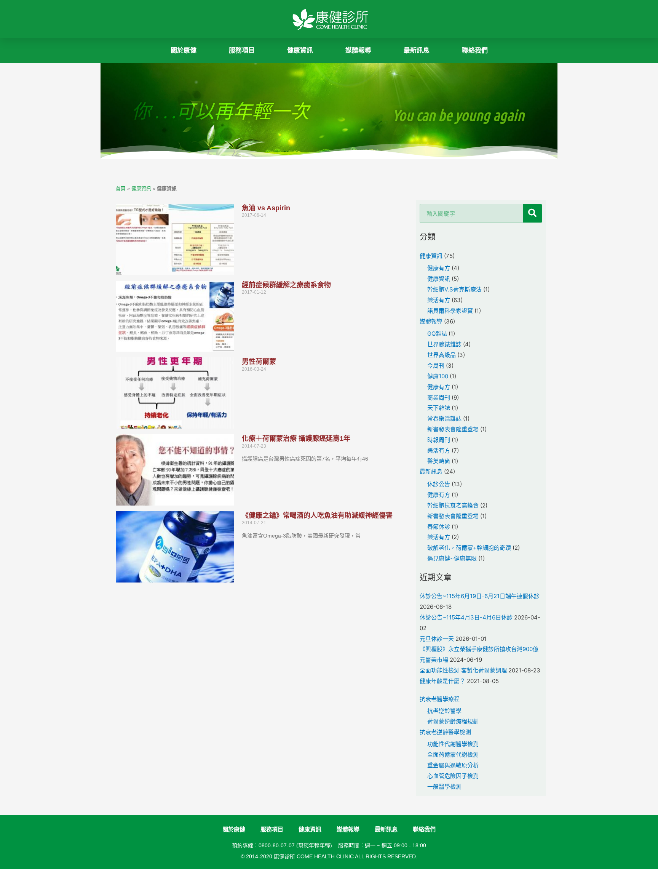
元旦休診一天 (437, 638)
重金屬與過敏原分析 (453, 765)
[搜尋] (532, 213)
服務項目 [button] (242, 50)
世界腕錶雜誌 (444, 344)
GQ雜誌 (437, 333)
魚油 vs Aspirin (266, 208)
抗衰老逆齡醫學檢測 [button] (445, 732)
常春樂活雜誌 (444, 418)
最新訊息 (417, 50)
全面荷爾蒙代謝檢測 (453, 754)
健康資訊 (141, 188)
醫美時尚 (438, 461)
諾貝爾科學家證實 (450, 310)
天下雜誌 (438, 407)
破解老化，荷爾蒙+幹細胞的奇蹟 (469, 547)
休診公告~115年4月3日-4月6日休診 (466, 617)
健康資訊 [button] (300, 50)
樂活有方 (438, 300)
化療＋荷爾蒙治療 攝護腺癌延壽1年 (296, 438)
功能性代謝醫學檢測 (453, 743)
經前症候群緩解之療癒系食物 (286, 285)
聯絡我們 (475, 50)
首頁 (121, 188)
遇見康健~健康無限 (452, 558)
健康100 (437, 376)
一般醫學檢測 (444, 786)
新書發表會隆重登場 (453, 429)
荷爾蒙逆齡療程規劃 (453, 721)
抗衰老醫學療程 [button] (440, 699)
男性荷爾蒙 (259, 361)
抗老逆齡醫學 (444, 710)
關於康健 (183, 50)
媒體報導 (358, 50)
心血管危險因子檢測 (453, 775)
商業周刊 (438, 397)
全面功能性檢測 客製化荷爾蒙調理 (463, 670)
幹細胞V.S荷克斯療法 (454, 289)
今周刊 (435, 365)
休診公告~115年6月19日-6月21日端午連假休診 (480, 596)
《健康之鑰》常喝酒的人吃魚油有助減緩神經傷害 (317, 515)
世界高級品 (441, 354)
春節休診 (438, 526)
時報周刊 (438, 439)
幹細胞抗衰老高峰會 (453, 505)
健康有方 (438, 268)
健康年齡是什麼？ (442, 681)
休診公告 (438, 484)
